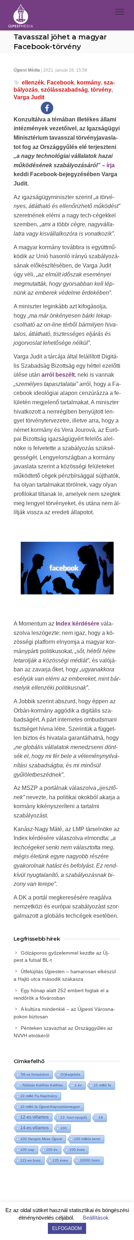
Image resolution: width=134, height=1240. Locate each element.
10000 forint (90, 1160)
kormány (89, 82)
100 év (52, 1150)
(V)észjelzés (70, 1074)
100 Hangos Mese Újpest (41, 1139)
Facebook (60, 82)
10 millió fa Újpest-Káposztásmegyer (50, 1107)
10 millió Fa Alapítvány (38, 1096)
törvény (101, 90)
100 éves (77, 1150)
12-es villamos (34, 1117)
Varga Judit (29, 97)
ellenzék (33, 82)
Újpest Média (27, 70)
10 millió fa (102, 1085)
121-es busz (30, 1160)
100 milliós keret (87, 1139)
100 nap (27, 1150)
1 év (78, 1085)
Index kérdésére (77, 624)
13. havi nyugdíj (73, 1117)
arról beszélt (58, 375)
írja (110, 165)
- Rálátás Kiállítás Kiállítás (41, 1085)
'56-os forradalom (34, 1074)
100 (63, 1128)
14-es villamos (34, 1127)
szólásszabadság (64, 90)
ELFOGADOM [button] (67, 1228)
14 (101, 1117)
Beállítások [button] (96, 1218)
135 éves (60, 1160)
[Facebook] (47, 108)
